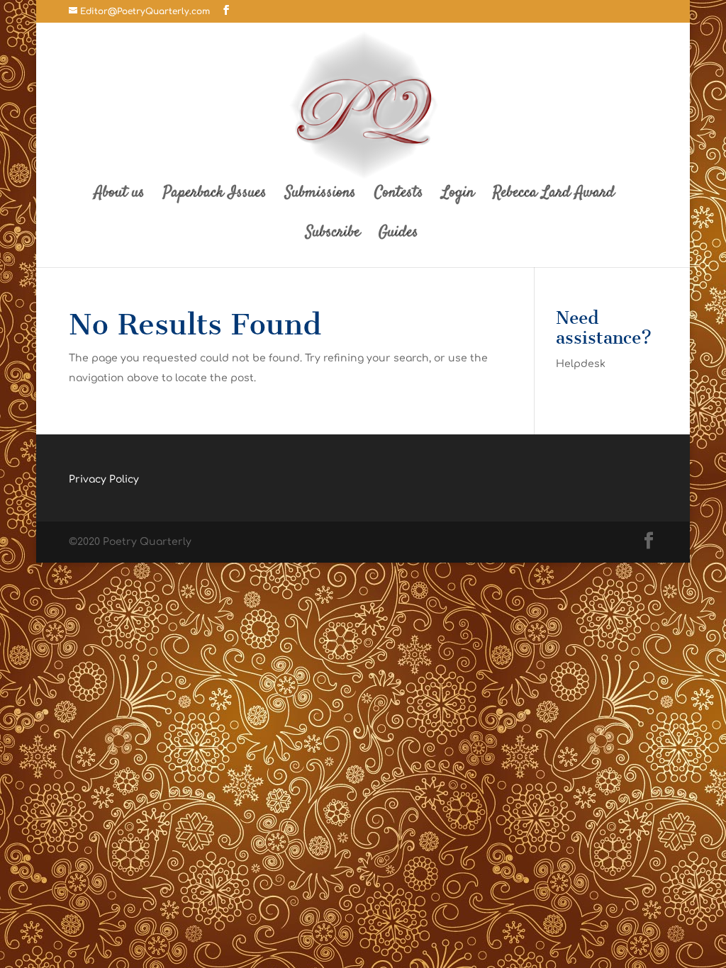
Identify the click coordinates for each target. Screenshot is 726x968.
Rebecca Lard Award (554, 196)
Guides (398, 235)
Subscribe (333, 235)
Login (458, 196)
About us (119, 196)
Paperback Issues (215, 196)
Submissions (320, 196)
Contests (398, 196)
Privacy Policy (104, 479)
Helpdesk (580, 364)
